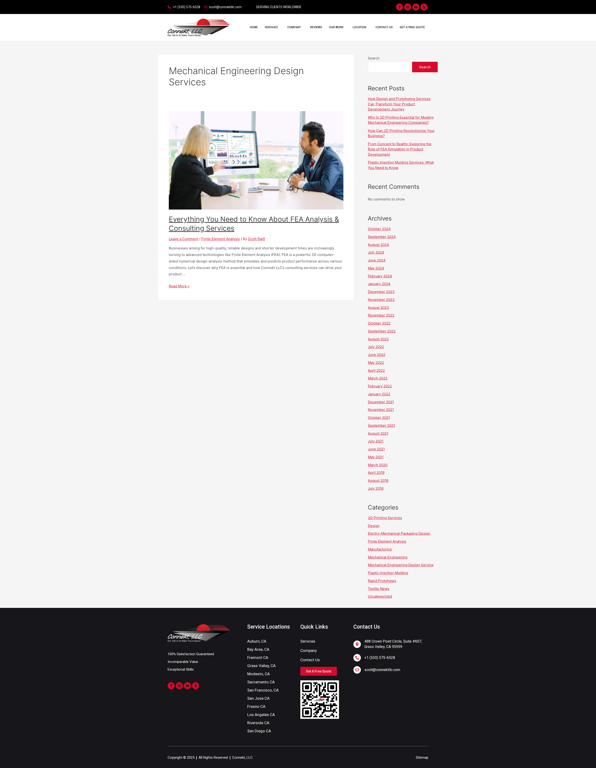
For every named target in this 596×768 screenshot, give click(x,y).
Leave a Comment (183, 239)
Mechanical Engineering (387, 557)
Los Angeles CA (261, 714)
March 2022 (377, 378)
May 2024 (376, 268)
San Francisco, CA (263, 690)
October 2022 (379, 323)
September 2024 (382, 236)
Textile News (378, 588)
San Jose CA (258, 698)
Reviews (316, 27)
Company (294, 27)
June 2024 (377, 260)
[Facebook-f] (399, 6)
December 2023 (381, 291)
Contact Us (384, 27)
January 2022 (379, 394)
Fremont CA (257, 657)
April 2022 (376, 370)
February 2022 (380, 386)
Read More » (179, 286)
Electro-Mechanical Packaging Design (399, 533)
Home (254, 27)
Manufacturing (380, 549)
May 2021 (375, 457)
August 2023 (378, 307)
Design (373, 525)
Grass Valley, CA (261, 665)
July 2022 (376, 346)
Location (359, 27)
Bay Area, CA (258, 649)
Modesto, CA (258, 674)
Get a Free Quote (412, 27)
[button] (318, 671)
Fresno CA (256, 706)
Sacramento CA (261, 682)
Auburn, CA (256, 641)
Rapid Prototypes (382, 581)
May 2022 (376, 362)
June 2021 (376, 449)
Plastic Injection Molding (388, 573)
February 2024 (380, 276)
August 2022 (378, 339)
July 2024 (376, 252)
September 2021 (381, 425)
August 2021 (378, 433)
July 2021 (375, 441)
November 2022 (381, 315)
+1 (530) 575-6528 (379, 657)
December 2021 (381, 402)
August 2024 (378, 244)
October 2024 (379, 229)
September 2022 (382, 331)
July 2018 (375, 488)
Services (271, 27)
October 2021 (379, 417)
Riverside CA (258, 722)
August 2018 (378, 480)
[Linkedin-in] (415, 6)
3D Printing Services (385, 518)
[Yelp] (423, 6)
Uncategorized (380, 596)
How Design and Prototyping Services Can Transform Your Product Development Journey (399, 103)
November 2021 (381, 409)
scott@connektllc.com (382, 670)
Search (373, 58)
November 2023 (381, 299)
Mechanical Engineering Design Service (400, 565)
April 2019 (376, 472)
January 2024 (379, 284)
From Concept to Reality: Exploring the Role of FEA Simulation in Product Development (399, 149)
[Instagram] (407, 6)
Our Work (336, 27)
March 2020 (377, 465)
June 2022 (376, 354)
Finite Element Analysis (220, 239)
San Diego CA (259, 731)
